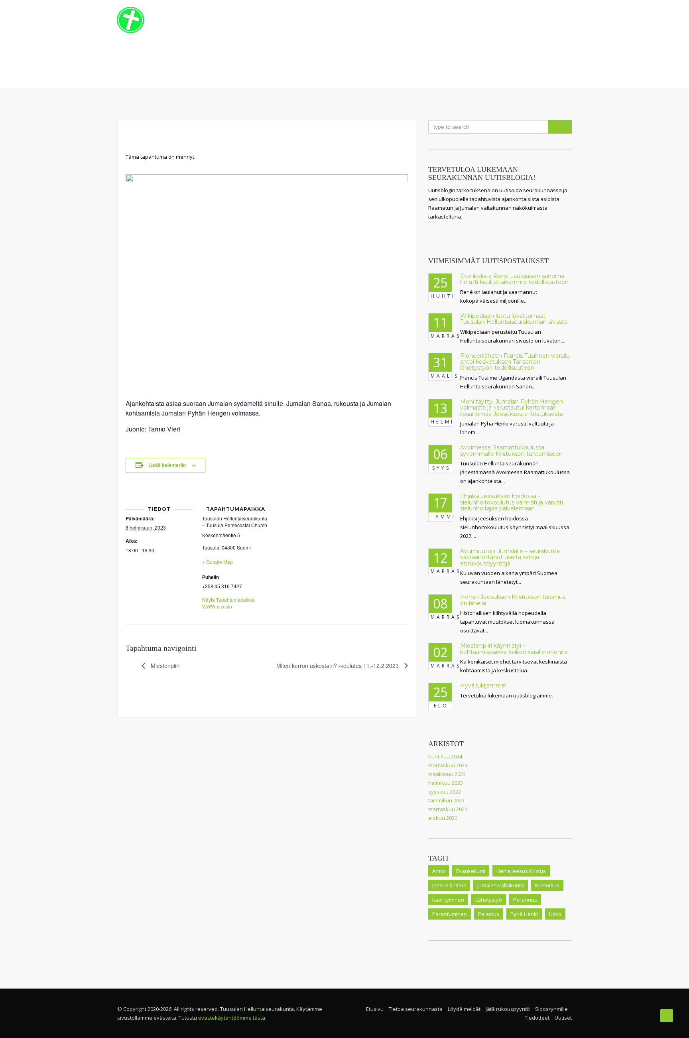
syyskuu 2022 (444, 791)
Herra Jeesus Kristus (521, 871)
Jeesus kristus (449, 885)
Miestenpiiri (164, 666)
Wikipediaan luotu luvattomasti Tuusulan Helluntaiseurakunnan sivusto (514, 318)
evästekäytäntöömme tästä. (232, 1017)
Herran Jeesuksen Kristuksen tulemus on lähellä (512, 600)
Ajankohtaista (489, 20)
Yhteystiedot (544, 20)
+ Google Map (217, 561)
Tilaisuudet (436, 20)
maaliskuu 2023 (447, 774)
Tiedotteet (537, 1017)
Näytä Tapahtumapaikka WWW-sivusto (228, 603)
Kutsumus (547, 885)
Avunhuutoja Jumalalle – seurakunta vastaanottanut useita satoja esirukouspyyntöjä (510, 557)
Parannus (525, 899)
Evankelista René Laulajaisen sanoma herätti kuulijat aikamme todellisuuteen (514, 279)
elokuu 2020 (442, 817)
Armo (438, 871)
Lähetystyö (488, 899)
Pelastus (488, 914)
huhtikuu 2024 (445, 756)
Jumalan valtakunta (500, 885)
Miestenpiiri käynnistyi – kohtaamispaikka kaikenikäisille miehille (514, 648)
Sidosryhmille (551, 1008)
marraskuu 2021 (447, 809)
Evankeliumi (470, 871)
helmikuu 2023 (445, 782)
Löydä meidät (464, 1008)
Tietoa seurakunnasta (416, 1008)
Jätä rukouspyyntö (508, 1008)
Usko (555, 914)
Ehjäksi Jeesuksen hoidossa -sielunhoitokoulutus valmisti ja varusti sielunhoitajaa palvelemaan (511, 502)
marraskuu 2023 (447, 765)
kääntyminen (448, 899)
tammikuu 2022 (446, 800)
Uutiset (563, 1017)
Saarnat (398, 20)
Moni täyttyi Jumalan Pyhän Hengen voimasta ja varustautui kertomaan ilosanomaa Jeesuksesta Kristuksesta (511, 408)
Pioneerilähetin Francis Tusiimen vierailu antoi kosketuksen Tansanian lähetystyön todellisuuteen (515, 362)
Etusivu (318, 20)
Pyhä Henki (524, 914)
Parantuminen (449, 914)
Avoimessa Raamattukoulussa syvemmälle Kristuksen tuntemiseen (511, 450)
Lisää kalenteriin (167, 465)
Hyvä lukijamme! (483, 685)
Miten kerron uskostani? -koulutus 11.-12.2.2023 (338, 666)
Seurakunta (355, 20)
